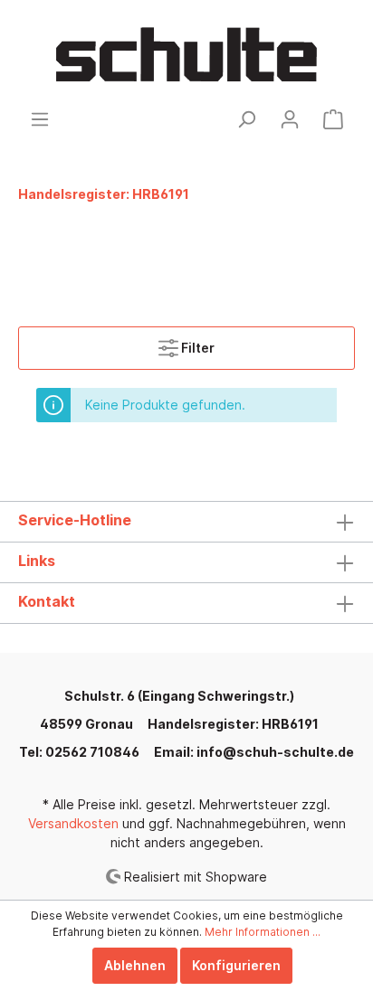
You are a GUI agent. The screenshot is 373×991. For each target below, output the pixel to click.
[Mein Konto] (289, 119)
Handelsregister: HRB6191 (233, 723)
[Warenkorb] (333, 119)
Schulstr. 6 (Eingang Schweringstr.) (179, 695)
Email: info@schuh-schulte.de (254, 752)
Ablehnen (135, 965)
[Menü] (40, 119)
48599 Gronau (86, 723)
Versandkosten (73, 823)
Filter (196, 347)
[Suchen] (246, 119)
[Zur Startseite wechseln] (186, 54)
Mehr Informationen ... (262, 932)
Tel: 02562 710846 (79, 752)
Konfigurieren (236, 965)
